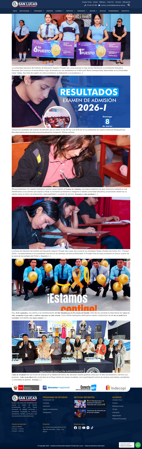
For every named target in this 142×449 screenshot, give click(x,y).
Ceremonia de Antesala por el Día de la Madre (96, 411)
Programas (38, 11)
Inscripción (115, 412)
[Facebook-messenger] (88, 427)
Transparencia (113, 11)
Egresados (81, 11)
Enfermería (46, 406)
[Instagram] (79, 427)
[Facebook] (75, 427)
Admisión (49, 11)
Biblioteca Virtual (117, 406)
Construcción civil (48, 400)
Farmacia (46, 403)
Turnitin (114, 409)
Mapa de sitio (116, 415)
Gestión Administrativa (50, 409)
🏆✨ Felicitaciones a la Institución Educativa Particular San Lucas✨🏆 (96, 403)
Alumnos (58, 11)
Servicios (69, 11)
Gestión (92, 11)
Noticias (103, 11)
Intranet (115, 403)
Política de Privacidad (119, 419)
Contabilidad (47, 412)
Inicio (15, 11)
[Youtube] (83, 427)
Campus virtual (117, 400)
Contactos (125, 11)
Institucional (24, 11)
